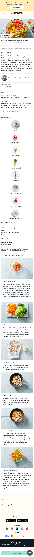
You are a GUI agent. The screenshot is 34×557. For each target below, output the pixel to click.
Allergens (4, 101)
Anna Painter (26, 78)
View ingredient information (10, 111)
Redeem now (17, 7)
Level (3, 90)
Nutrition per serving (8, 95)
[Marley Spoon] (17, 542)
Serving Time (5, 84)
